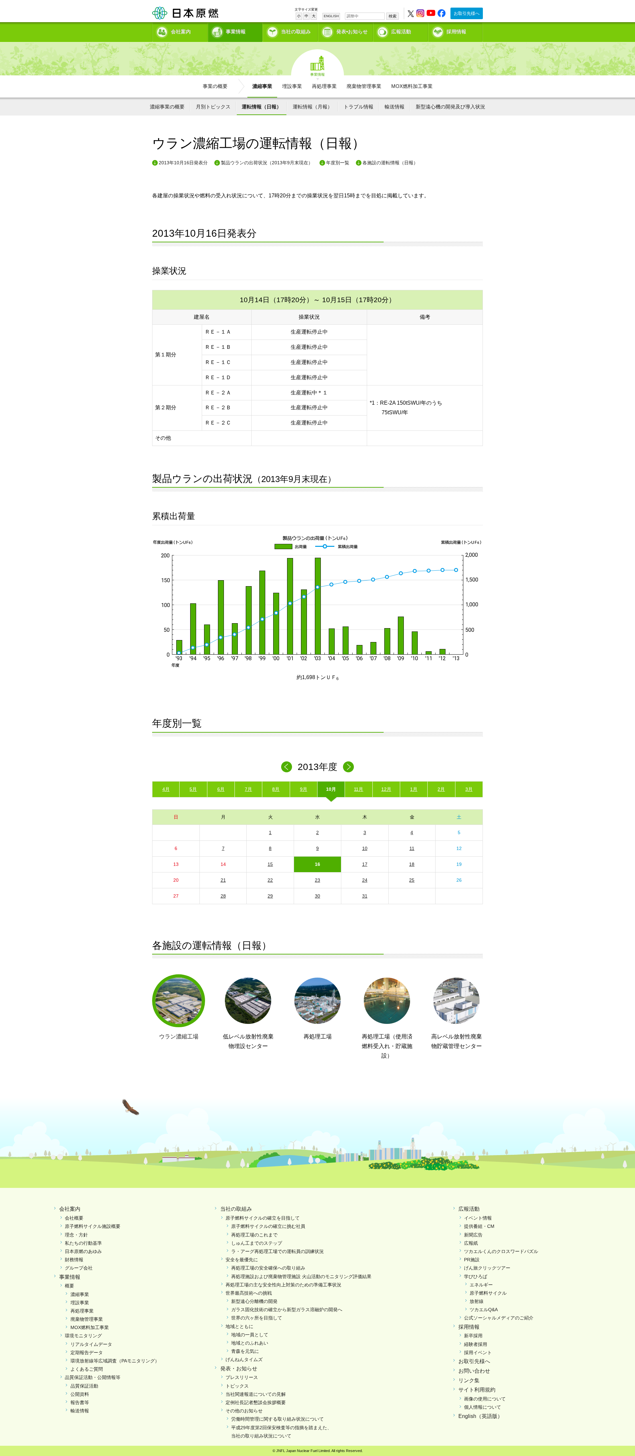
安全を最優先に (242, 1259)
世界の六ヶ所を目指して (256, 1317)
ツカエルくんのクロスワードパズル (501, 1251)
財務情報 (74, 1259)
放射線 (477, 1301)
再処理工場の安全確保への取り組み (268, 1268)
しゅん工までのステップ (256, 1243)
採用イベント (478, 1352)
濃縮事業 (262, 86)
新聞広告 (473, 1234)
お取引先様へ (467, 13)
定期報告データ (86, 1352)
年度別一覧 (337, 162)
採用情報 (456, 31)
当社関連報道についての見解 (256, 1394)
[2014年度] (348, 766)
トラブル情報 (358, 106)
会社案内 (181, 31)
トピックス (237, 1386)
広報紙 (471, 1243)
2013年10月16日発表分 (183, 162)
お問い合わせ (474, 1371)
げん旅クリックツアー (487, 1268)
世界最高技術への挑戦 (249, 1293)
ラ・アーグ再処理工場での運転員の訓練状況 (277, 1251)
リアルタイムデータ (91, 1344)
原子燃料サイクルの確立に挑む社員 (268, 1226)
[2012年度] (286, 766)
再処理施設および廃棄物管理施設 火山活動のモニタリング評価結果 (301, 1276)
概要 (69, 1285)
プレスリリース (242, 1377)
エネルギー (481, 1284)
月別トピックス (213, 106)
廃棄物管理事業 (364, 86)
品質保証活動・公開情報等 (92, 1377)
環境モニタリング (83, 1335)
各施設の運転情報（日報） (390, 162)
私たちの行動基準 (83, 1243)
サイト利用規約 (476, 1390)
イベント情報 (478, 1218)
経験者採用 (475, 1344)
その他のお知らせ (244, 1410)
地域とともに (239, 1326)
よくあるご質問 (86, 1369)
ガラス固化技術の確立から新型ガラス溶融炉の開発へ (286, 1309)
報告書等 (79, 1402)
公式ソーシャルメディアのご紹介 (498, 1317)
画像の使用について (485, 1398)
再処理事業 (324, 86)
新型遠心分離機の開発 (254, 1301)
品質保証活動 (84, 1386)
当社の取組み (296, 31)
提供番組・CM (479, 1226)
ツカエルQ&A (484, 1309)
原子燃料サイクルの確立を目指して (263, 1218)
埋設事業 (292, 86)
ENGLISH (331, 16)
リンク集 (469, 1380)
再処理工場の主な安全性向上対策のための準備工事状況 (283, 1284)
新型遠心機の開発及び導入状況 (450, 106)
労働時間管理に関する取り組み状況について (277, 1419)
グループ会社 (79, 1268)
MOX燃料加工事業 (412, 86)
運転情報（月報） (312, 106)
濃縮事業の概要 (167, 106)
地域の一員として (249, 1334)
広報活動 (401, 31)
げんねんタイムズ (244, 1359)
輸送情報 (394, 106)
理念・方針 (76, 1234)
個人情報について (482, 1407)
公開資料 (79, 1394)
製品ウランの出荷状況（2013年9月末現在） (267, 162)
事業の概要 (215, 86)
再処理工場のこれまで (254, 1234)
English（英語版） (480, 1416)
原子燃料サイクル (488, 1293)
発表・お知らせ (238, 1368)
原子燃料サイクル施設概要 (92, 1226)
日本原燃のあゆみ (83, 1251)
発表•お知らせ (352, 31)
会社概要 (74, 1218)
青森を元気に (245, 1351)
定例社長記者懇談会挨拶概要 (256, 1402)
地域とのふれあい (249, 1343)
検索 (393, 16)
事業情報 (236, 31)
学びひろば (475, 1276)
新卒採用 (473, 1335)
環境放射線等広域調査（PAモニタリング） (114, 1360)
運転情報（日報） (261, 106)
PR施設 (472, 1259)
